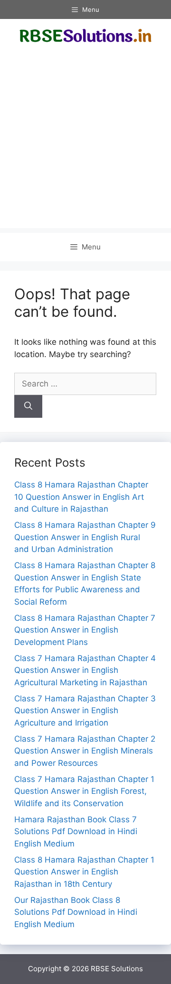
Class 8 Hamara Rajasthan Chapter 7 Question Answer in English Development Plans (84, 630)
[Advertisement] (85, 142)
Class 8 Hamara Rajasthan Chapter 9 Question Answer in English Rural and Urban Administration (85, 537)
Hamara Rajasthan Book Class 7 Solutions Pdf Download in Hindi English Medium (75, 831)
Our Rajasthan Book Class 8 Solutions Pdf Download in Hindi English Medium (75, 912)
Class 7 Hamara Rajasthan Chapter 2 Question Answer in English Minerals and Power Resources (84, 751)
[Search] (28, 406)
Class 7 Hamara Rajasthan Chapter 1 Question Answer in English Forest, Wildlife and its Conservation (84, 791)
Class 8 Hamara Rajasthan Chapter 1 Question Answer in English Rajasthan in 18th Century (84, 872)
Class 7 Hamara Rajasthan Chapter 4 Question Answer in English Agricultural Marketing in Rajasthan (85, 670)
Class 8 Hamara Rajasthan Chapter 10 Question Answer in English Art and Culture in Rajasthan (81, 497)
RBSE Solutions (117, 968)
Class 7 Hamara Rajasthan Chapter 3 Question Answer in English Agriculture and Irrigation (85, 710)
